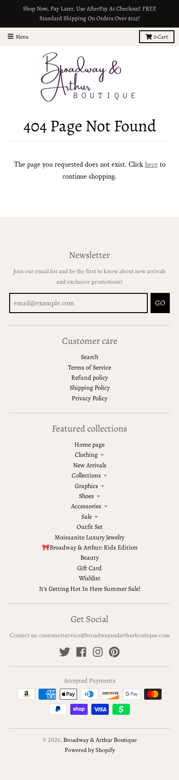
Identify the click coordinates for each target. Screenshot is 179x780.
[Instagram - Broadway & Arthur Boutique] (97, 651)
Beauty (89, 557)
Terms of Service (89, 367)
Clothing (86, 454)
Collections (86, 475)
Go (160, 303)
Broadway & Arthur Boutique (100, 740)
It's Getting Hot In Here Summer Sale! (89, 588)
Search (89, 357)
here (151, 164)
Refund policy (89, 377)
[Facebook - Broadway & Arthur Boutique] (81, 651)
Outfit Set (90, 526)
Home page (89, 444)
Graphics (86, 486)
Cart (161, 36)
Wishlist (90, 578)
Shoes (86, 496)
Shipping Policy (90, 387)
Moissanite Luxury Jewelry (89, 537)
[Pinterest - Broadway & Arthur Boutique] (114, 651)
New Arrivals (89, 465)
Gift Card (89, 568)
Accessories (86, 506)
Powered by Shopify (90, 750)
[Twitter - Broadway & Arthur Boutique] (64, 651)
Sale (86, 516)
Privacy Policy (89, 398)
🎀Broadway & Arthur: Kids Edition (90, 547)
